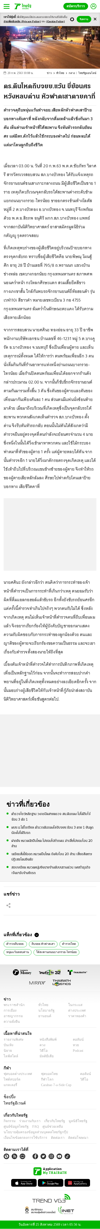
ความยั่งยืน (11, 1021)
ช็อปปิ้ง (9, 1097)
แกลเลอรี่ (10, 1085)
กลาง (74, 73)
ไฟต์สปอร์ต (11, 1079)
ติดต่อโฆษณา (70, 1138)
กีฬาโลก (43, 1079)
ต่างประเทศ (75, 1010)
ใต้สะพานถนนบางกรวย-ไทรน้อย (52, 951)
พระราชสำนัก (12, 1005)
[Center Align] (95, 19)
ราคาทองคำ (76, 1016)
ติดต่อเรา (51, 1138)
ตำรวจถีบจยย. (15, 943)
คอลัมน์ (76, 1039)
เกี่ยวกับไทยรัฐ (51, 1121)
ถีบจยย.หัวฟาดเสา (41, 943)
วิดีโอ (42, 1050)
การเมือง (10, 1010)
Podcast (77, 1050)
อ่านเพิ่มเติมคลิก (22, 21)
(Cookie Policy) (55, 21)
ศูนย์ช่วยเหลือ (48, 1126)
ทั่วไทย (62, 73)
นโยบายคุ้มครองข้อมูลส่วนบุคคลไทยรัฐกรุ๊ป (32, 1132)
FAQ (32, 1126)
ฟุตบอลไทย (45, 1074)
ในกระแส (74, 1005)
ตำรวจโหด (66, 943)
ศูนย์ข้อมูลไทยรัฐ (15, 1126)
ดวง (41, 1045)
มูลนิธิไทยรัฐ (72, 1121)
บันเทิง (8, 1045)
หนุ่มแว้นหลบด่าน (16, 951)
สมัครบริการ (76, 6)
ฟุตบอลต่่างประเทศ (16, 1074)
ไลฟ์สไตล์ (10, 1056)
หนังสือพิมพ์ (46, 1039)
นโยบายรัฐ (44, 1010)
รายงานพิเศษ (13, 1039)
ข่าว (52, 73)
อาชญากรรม (12, 1016)
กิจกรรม (9, 1121)
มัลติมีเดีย (44, 1056)
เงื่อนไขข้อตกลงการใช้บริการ (23, 1138)
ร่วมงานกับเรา (28, 1121)
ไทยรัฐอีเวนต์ (13, 1103)
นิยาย (7, 1050)
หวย (74, 1045)
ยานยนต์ (43, 1016)
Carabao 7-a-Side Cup (55, 1085)
